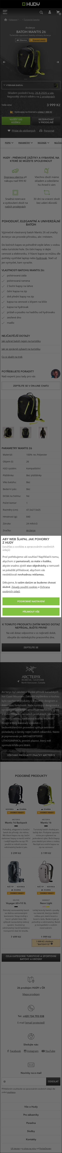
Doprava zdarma (13, 177)
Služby (31, 1131)
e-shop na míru (29, 1148)
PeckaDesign (45, 1148)
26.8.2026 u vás (44, 93)
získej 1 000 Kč (45, 112)
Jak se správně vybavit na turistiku (21, 349)
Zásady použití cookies (24, 587)
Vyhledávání (41, 12)
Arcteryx (30, 530)
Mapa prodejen (31, 994)
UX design (15, 1148)
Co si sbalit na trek (12, 357)
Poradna (31, 1122)
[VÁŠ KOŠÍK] (58, 12)
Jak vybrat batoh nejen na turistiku (21, 341)
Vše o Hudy (31, 1106)
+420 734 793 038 (33, 1016)
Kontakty (31, 1139)
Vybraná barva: (14, 85)
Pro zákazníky (31, 1114)
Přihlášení (49, 12)
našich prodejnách (15, 206)
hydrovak (41, 258)
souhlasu (11, 1092)
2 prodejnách (47, 96)
